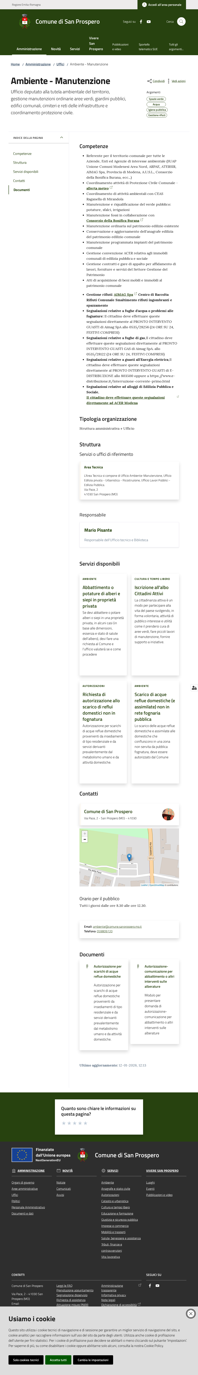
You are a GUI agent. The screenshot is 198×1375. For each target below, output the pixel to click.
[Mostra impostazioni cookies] (194, 687)
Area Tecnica (93, 467)
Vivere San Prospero (162, 1170)
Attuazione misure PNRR (72, 1304)
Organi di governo (23, 1182)
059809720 (105, 931)
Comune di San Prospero (108, 811)
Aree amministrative (25, 1188)
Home (15, 64)
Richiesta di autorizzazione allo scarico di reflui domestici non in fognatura (101, 706)
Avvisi (60, 1194)
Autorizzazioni (110, 1194)
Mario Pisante (98, 530)
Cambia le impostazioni (93, 1360)
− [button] (85, 839)
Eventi (150, 1188)
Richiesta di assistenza (70, 1300)
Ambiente (107, 1182)
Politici (16, 1201)
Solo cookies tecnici (26, 1360)
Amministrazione (38, 64)
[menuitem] (29, 49)
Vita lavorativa (110, 1256)
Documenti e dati (22, 1213)
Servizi (112, 1170)
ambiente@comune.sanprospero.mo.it (117, 926)
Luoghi (150, 1182)
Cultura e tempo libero (115, 1207)
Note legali (108, 1300)
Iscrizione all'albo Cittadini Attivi (152, 590)
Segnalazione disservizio (71, 1295)
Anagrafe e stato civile (115, 1188)
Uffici (60, 64)
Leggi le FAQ (64, 1285)
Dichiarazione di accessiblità (119, 1304)
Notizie (60, 1182)
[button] (181, 21)
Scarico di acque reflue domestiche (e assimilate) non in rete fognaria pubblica (155, 706)
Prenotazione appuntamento (74, 1290)
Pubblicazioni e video (159, 1194)
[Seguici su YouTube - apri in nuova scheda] (147, 21)
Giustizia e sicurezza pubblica (119, 1219)
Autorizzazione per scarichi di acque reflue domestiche (108, 971)
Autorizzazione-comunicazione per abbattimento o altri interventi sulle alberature (159, 976)
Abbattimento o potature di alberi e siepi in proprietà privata (101, 596)
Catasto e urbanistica (114, 1201)
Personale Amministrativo (28, 1207)
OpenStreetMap (156, 884)
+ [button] (85, 833)
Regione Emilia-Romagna (26, 5)
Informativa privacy (113, 1295)
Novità (67, 1170)
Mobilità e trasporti (113, 1232)
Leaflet (144, 884)
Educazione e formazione (117, 1213)
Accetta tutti (58, 1360)
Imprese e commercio (115, 1225)
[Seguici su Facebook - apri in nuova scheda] (139, 21)
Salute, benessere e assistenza (121, 1238)
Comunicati (63, 1188)
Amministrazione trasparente (112, 1288)
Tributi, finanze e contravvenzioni (111, 1247)
